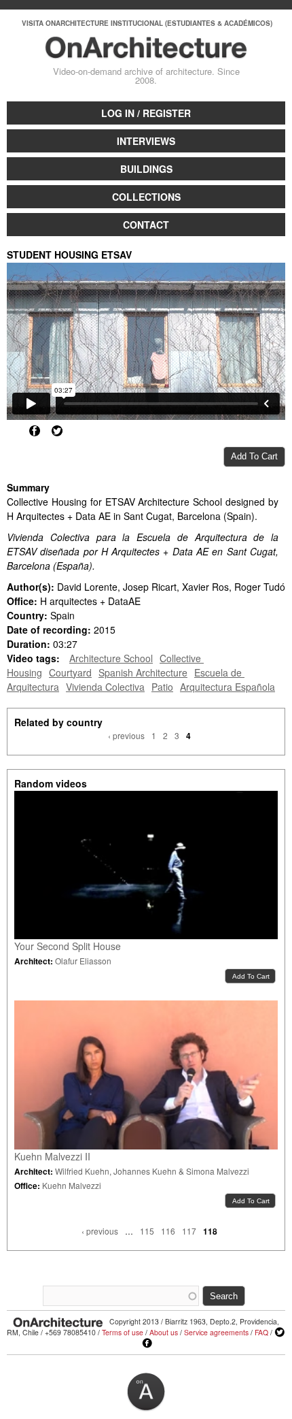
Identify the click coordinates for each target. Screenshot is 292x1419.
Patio (162, 687)
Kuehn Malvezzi (71, 1185)
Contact (146, 224)
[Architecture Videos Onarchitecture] (146, 52)
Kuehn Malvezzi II (52, 1156)
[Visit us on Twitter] (279, 1332)
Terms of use (122, 1332)
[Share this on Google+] (12, 430)
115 (147, 1231)
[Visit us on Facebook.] (147, 1343)
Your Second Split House (67, 946)
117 (189, 1231)
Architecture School (111, 658)
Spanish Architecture (142, 672)
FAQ (261, 1332)
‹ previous (126, 735)
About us (163, 1332)
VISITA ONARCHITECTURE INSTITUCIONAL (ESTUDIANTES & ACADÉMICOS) (147, 23)
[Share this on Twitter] (57, 430)
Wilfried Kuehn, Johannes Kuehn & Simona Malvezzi (152, 1171)
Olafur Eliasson (83, 960)
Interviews (146, 141)
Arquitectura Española (227, 687)
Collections (146, 196)
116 (168, 1231)
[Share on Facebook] (34, 430)
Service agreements (216, 1332)
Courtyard (70, 672)
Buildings (146, 169)
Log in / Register (146, 113)
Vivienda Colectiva (105, 687)
